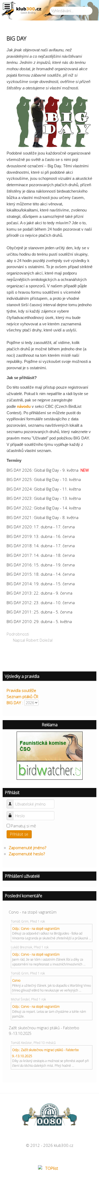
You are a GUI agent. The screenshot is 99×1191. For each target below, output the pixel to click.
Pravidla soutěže (21, 690)
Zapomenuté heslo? (27, 853)
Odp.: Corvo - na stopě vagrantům (36, 928)
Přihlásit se (19, 834)
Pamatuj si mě (23, 825)
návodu (24, 406)
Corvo (16, 980)
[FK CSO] (50, 746)
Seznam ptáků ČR (22, 696)
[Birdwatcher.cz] (50, 770)
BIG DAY (14, 702)
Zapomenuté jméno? (27, 847)
